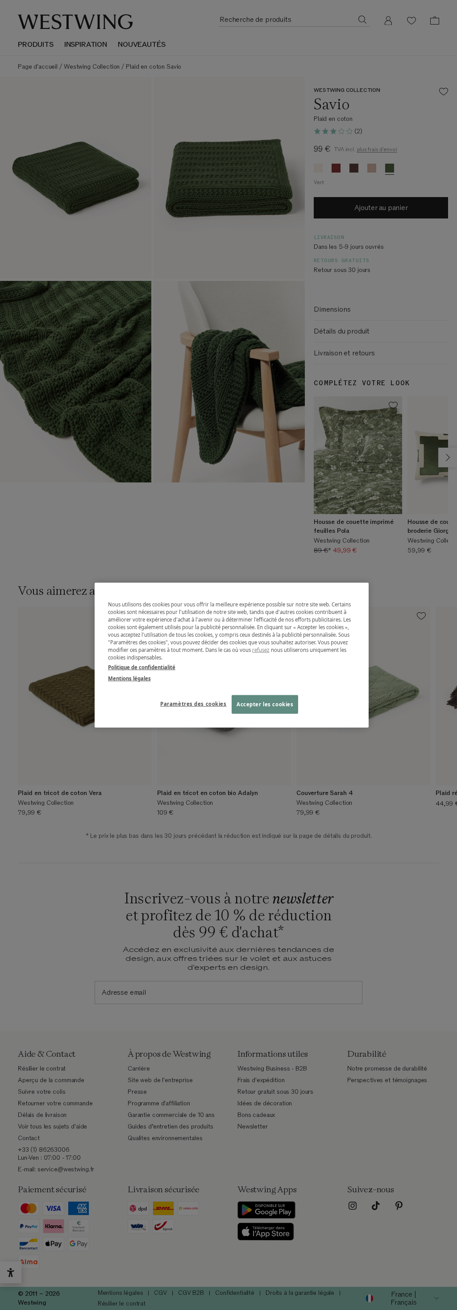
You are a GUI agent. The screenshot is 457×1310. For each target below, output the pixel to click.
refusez (261, 650)
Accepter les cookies (265, 703)
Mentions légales (129, 678)
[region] (232, 655)
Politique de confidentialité (141, 666)
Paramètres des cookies (193, 703)
